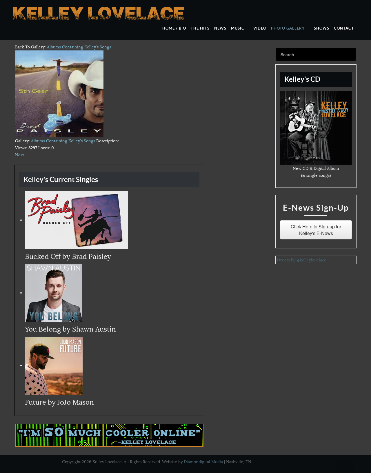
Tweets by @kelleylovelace (301, 260)
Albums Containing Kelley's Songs (79, 47)
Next (19, 154)
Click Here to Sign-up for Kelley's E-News (316, 230)
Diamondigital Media (203, 461)
